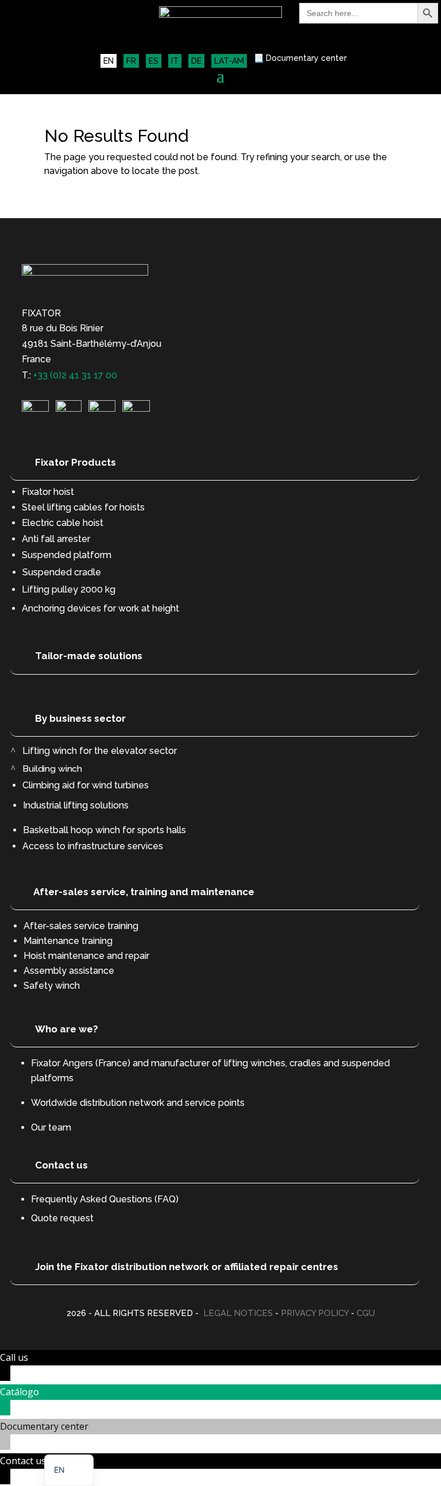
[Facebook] (136, 408)
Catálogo (19, 1392)
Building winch (53, 768)
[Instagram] (69, 408)
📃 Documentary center (300, 58)
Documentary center (44, 1426)
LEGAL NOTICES (238, 1313)
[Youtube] (101, 408)
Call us (14, 1357)
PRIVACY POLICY (315, 1313)
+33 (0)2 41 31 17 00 (75, 375)
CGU (366, 1313)
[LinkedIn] (35, 408)
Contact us (23, 1460)
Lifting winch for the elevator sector (99, 750)
